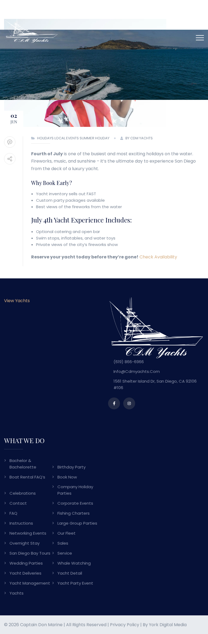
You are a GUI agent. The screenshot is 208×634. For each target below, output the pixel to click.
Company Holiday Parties (75, 490)
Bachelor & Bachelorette (22, 464)
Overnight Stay (24, 543)
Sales (62, 543)
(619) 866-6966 (128, 362)
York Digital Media (168, 625)
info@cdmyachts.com (136, 371)
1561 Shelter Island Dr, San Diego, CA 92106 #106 (155, 384)
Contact (18, 503)
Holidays (45, 138)
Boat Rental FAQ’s (27, 477)
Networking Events (27, 533)
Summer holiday (94, 138)
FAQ (13, 513)
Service (64, 553)
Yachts (16, 593)
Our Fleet (66, 533)
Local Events (66, 138)
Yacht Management (29, 583)
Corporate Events (75, 503)
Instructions (21, 523)
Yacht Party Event (75, 583)
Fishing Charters (73, 513)
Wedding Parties (26, 563)
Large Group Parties (77, 523)
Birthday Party (71, 467)
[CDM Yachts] (31, 30)
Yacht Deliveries (25, 573)
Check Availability (158, 257)
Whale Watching (74, 563)
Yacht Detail (69, 573)
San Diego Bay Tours (29, 553)
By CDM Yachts (139, 138)
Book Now (67, 477)
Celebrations (22, 493)
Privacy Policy (124, 625)
